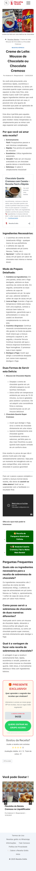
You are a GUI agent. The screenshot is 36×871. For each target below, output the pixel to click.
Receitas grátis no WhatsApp (18, 839)
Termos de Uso (18, 836)
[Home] (5, 39)
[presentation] (18, 791)
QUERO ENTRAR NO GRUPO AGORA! (18, 726)
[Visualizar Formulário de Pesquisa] (6, 3)
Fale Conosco (24, 843)
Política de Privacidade (18, 847)
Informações (11, 843)
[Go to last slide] (5, 802)
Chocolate (7, 761)
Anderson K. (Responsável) (14, 75)
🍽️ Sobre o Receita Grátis (18, 851)
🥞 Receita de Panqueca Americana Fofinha (19, 536)
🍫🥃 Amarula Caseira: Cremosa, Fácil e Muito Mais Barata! (20, 550)
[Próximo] (30, 802)
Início (18, 854)
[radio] (13, 747)
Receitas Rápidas (18, 47)
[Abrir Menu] (28, 3)
